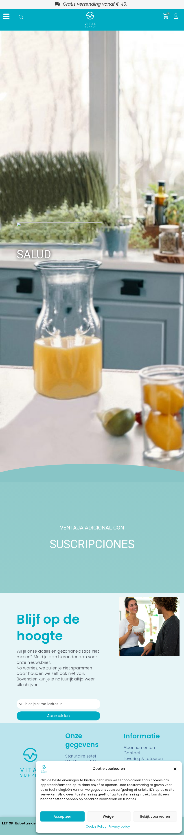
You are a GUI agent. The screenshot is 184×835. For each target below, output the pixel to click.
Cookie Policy (96, 826)
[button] (175, 769)
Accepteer (62, 816)
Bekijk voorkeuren (155, 816)
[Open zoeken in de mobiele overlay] (21, 17)
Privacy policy (119, 826)
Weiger (109, 816)
